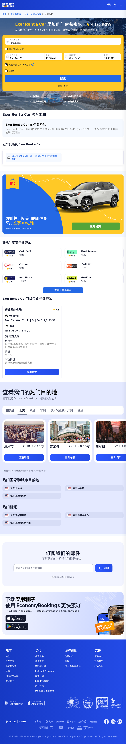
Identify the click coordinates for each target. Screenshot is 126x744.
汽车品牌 (10, 661)
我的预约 (98, 666)
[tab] (10, 411)
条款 (67, 661)
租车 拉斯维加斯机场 (20, 522)
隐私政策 (71, 577)
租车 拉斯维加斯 (18, 495)
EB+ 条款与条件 (73, 666)
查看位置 (32, 371)
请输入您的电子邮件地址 (28, 568)
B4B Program (42, 681)
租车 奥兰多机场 (81, 515)
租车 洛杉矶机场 (18, 515)
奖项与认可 (40, 666)
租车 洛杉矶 (78, 488)
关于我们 (39, 656)
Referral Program (44, 671)
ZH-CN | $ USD (17, 721)
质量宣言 (39, 661)
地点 (8, 656)
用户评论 (39, 685)
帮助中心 (98, 656)
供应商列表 (11, 666)
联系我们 (98, 661)
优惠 (8, 671)
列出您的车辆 (12, 676)
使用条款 (69, 656)
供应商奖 (10, 681)
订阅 (106, 568)
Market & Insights (44, 690)
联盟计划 (39, 676)
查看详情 (24, 457)
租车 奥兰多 (16, 488)
